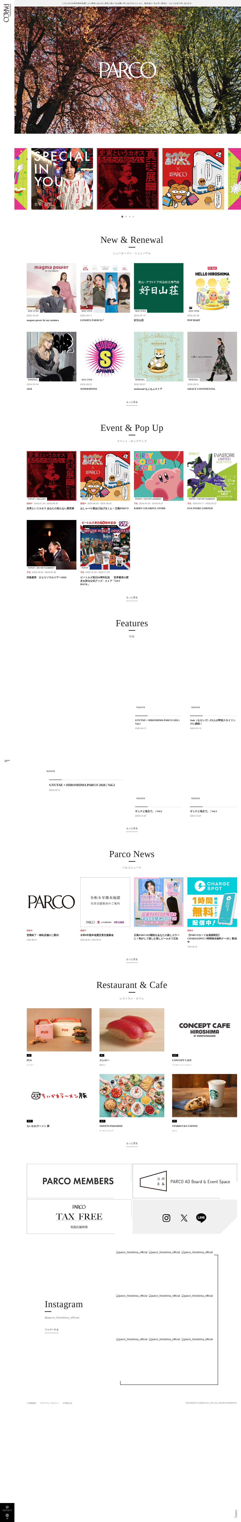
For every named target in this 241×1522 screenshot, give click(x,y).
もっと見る (132, 402)
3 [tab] (130, 217)
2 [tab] (126, 216)
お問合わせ (67, 1403)
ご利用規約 (31, 1403)
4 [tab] (133, 216)
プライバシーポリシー (49, 1403)
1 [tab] (122, 216)
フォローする (52, 1329)
